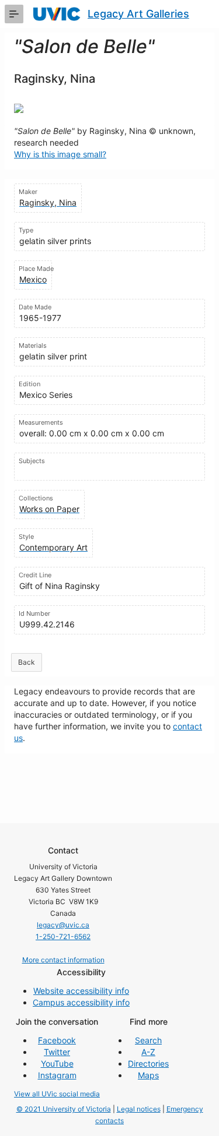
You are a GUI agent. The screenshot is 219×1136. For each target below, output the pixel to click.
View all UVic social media (57, 1093)
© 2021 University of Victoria (63, 1109)
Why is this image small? (60, 154)
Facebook (57, 1040)
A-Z (148, 1052)
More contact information (63, 959)
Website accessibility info (81, 991)
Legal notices (139, 1109)
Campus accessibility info (81, 1002)
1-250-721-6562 (63, 936)
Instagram (57, 1075)
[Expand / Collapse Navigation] (14, 14)
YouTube (57, 1063)
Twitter (57, 1052)
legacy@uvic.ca (63, 924)
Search (148, 1040)
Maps (148, 1075)
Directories (148, 1063)
